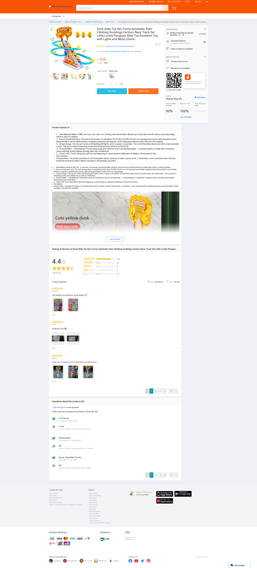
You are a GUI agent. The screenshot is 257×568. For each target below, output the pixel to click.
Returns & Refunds (55, 498)
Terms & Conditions (55, 502)
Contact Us (53, 500)
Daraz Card (92, 498)
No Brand (105, 51)
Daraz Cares (93, 502)
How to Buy (53, 496)
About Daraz (93, 493)
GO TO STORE (186, 117)
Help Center (53, 493)
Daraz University (94, 516)
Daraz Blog (92, 500)
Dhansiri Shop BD (174, 99)
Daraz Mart (93, 507)
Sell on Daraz (93, 518)
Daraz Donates (94, 514)
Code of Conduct (94, 521)
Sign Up (198, 2)
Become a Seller (155, 2)
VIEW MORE (115, 239)
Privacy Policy (93, 505)
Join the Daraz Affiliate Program (100, 523)
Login (187, 2)
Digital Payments (95, 496)
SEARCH (165, 8)
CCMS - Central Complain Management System (65, 505)
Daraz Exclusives (94, 511)
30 (171, 391)
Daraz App (92, 509)
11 (171, 475)
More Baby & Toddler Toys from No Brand (126, 51)
